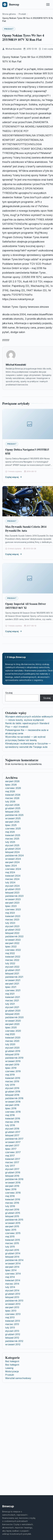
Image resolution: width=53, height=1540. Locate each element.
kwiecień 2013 (12, 1320)
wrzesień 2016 (12, 1182)
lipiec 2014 (11, 1270)
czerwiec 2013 (12, 1314)
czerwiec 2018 (13, 1111)
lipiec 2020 (11, 1027)
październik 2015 (14, 1219)
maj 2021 (10, 993)
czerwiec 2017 (13, 1152)
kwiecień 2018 (12, 1118)
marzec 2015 (12, 1243)
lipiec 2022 (11, 946)
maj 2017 (10, 1155)
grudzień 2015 (12, 1213)
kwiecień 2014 (12, 1280)
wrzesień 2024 (13, 858)
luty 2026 (10, 801)
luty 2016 (10, 1206)
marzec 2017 (12, 1162)
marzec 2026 (12, 798)
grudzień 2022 (12, 929)
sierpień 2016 (12, 1186)
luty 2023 (10, 923)
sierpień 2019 (12, 1064)
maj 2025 (10, 831)
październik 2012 (14, 1341)
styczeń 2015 (12, 1250)
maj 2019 (10, 1074)
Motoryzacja (12, 1371)
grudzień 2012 (12, 1334)
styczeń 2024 (12, 885)
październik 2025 (14, 815)
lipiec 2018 (10, 1108)
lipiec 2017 (10, 1148)
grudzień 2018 (12, 1091)
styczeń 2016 (12, 1209)
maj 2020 (10, 1034)
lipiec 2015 (10, 1229)
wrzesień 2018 (12, 1101)
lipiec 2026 (11, 784)
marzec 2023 (12, 919)
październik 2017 (14, 1138)
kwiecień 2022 (12, 956)
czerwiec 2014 (13, 1273)
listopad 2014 (12, 1256)
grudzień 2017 (12, 1132)
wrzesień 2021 (12, 980)
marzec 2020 (12, 1041)
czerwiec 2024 (13, 869)
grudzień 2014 (12, 1253)
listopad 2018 (12, 1094)
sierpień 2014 (12, 1266)
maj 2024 (10, 872)
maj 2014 (10, 1277)
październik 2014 (14, 1260)
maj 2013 (10, 1317)
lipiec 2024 (11, 865)
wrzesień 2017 (12, 1142)
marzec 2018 (12, 1121)
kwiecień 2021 (12, 997)
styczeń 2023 (12, 926)
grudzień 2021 (12, 970)
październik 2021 (14, 976)
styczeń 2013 (12, 1331)
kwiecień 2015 (12, 1239)
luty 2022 (10, 963)
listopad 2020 (12, 1014)
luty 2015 (10, 1246)
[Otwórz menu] (48, 4)
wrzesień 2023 (13, 899)
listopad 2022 (12, 933)
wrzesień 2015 (12, 1223)
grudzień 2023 (12, 889)
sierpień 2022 (12, 943)
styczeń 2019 (12, 1088)
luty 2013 (10, 1327)
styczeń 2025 (12, 845)
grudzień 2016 (12, 1172)
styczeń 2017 (12, 1169)
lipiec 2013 (10, 1310)
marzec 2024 (12, 879)
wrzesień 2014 (13, 1263)
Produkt (8, 29)
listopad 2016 (12, 1175)
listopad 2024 (12, 852)
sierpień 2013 (12, 1307)
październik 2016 (14, 1179)
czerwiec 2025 (13, 828)
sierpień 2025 (12, 821)
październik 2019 (14, 1057)
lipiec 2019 (10, 1068)
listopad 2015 (12, 1216)
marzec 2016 (12, 1202)
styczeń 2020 (12, 1047)
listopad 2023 (12, 892)
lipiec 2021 (10, 987)
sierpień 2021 (12, 983)
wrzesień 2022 (13, 939)
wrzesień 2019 (12, 1061)
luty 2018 (10, 1125)
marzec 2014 (12, 1283)
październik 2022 (14, 936)
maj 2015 (10, 1236)
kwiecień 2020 (12, 1037)
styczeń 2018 (12, 1128)
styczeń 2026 (12, 805)
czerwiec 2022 (13, 950)
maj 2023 (10, 912)
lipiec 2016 (10, 1189)
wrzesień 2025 (13, 818)
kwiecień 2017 (12, 1159)
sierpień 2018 (12, 1105)
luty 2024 (10, 882)
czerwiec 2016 (13, 1192)
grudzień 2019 (12, 1051)
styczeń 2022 (12, 966)
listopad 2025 (12, 811)
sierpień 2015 (12, 1226)
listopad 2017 (12, 1135)
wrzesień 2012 (12, 1344)
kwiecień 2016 (12, 1199)
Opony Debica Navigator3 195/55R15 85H (27, 451)
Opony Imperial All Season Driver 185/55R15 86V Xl (25, 606)
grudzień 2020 (12, 1010)
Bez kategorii (12, 1361)
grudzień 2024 (13, 848)
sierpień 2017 (12, 1145)
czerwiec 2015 (12, 1233)
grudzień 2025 (12, 808)
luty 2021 (10, 1003)
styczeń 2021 (12, 1007)
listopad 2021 (12, 973)
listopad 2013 (12, 1297)
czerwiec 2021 (12, 990)
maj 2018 (10, 1115)
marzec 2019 (12, 1081)
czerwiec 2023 (13, 909)
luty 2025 (10, 842)
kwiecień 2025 (12, 835)
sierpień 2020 (12, 1024)
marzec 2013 (12, 1324)
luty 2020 (10, 1044)
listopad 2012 (12, 1337)
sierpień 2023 (12, 902)
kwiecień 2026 (12, 794)
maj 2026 (10, 791)
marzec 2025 (12, 838)
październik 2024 (14, 855)
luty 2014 (10, 1287)
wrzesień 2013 (12, 1304)
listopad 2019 (12, 1054)
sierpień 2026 (12, 781)
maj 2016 (10, 1196)
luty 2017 (10, 1165)
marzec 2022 (12, 960)
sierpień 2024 (12, 862)
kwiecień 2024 (12, 875)
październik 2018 (14, 1098)
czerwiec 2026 (13, 788)
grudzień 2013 (12, 1293)
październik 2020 (14, 1017)
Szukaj (8, 692)
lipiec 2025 (11, 825)
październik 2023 (14, 896)
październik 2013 (14, 1300)
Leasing (9, 1368)
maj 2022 (10, 953)
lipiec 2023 (11, 906)
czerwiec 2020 (13, 1030)
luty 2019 (10, 1084)
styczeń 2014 (12, 1290)
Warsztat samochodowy (18, 1378)
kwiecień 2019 (12, 1078)
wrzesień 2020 (13, 1020)
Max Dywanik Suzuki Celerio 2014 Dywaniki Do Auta (25, 529)
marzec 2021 (12, 1000)
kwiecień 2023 (12, 916)
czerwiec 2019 (13, 1071)
